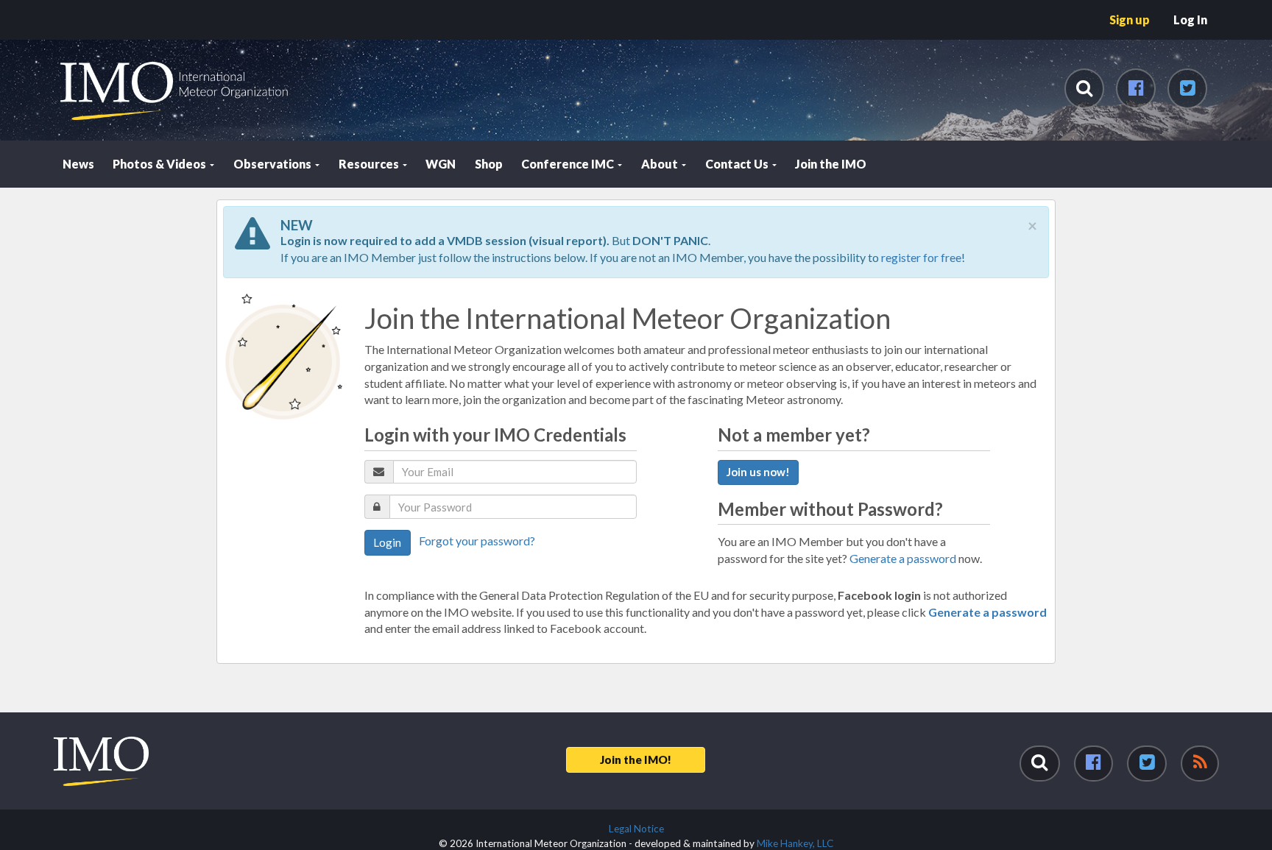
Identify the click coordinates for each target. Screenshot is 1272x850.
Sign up (1129, 19)
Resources (370, 164)
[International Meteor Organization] (59, 6)
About (660, 164)
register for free (921, 257)
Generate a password (902, 558)
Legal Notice (636, 829)
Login (387, 542)
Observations (273, 164)
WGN (440, 164)
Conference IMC (568, 164)
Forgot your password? (477, 541)
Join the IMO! (635, 759)
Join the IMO (830, 164)
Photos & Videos (160, 164)
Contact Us (738, 164)
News (78, 164)
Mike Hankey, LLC (795, 843)
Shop (489, 164)
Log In (1190, 19)
